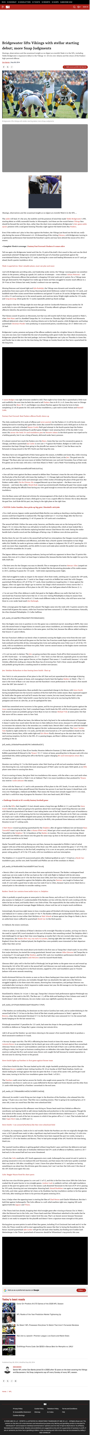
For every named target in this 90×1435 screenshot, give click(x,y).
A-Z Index (50, 1412)
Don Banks (6, 62)
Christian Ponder (18, 323)
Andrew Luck (47, 1183)
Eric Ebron (45, 733)
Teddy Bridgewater (74, 219)
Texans (34, 753)
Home (4, 1391)
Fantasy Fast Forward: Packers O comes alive (46, 246)
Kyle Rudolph (38, 288)
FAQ (63, 1412)
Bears (19, 405)
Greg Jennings (11, 299)
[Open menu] (3, 7)
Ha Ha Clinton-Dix (26, 482)
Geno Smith (78, 690)
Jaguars (18, 1204)
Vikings (77, 221)
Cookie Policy (39, 1409)
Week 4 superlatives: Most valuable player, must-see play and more (28, 266)
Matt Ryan (11, 318)
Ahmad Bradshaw (56, 1188)
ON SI (4, 2)
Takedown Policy (53, 1409)
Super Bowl (10, 1119)
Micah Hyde (33, 485)
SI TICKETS (36, 2)
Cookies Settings (19, 1415)
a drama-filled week (39, 830)
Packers (73, 226)
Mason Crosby (33, 427)
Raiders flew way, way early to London (33, 938)
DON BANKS (17, 1367)
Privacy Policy (17, 1409)
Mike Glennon (67, 952)
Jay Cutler (31, 443)
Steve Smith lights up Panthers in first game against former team (27, 1060)
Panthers (9, 1080)
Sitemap (37, 1412)
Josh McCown (33, 957)
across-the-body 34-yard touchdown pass (27, 432)
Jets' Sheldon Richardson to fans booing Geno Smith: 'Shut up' (26, 670)
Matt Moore (8, 828)
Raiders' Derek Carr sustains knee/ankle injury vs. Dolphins (25, 891)
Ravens (13, 1069)
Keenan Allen (72, 565)
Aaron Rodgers (9, 399)
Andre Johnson (18, 780)
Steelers (33, 955)
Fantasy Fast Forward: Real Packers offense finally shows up (25, 416)
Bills (85, 767)
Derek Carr (80, 858)
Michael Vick (62, 712)
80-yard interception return (69, 755)
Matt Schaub (46, 916)
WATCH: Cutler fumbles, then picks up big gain (22, 507)
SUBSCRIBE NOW (66, 2)
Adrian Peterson (73, 274)
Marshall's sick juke (52, 507)
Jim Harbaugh (33, 601)
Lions (4, 709)
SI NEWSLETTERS (24, 2)
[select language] (79, 7)
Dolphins (46, 828)
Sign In (85, 7)
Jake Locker (28, 1229)
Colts (14, 1158)
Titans (27, 1204)
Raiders (66, 679)
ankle (8, 219)
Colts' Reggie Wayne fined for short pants (18, 1174)
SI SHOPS (55, 2)
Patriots (59, 880)
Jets (67, 457)
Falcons (62, 235)
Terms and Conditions (69, 1409)
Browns (5, 1016)
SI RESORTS (46, 2)
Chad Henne (55, 1199)
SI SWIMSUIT (11, 2)
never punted (45, 422)
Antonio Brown (8, 1044)
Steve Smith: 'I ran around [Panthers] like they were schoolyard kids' (29, 1125)
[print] (15, 1381)
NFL (10, 1391)
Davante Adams (51, 432)
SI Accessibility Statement (22, 1412)
